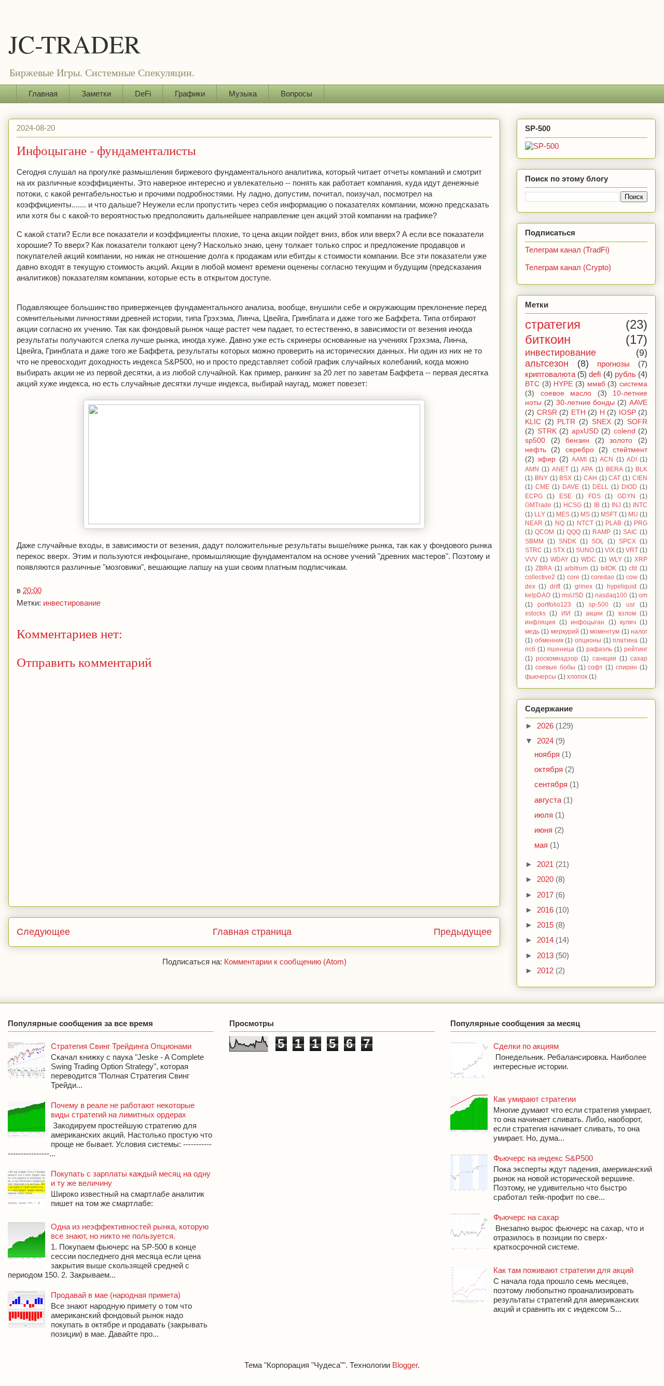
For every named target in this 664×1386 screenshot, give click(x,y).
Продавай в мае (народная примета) (116, 1295)
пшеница (560, 649)
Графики (190, 93)
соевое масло (566, 393)
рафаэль (599, 649)
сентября (552, 784)
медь (532, 631)
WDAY (559, 559)
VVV (531, 559)
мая (542, 845)
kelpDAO (537, 595)
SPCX (627, 541)
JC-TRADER (74, 43)
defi (595, 374)
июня (544, 829)
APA (587, 469)
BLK (641, 469)
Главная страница (252, 932)
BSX (565, 478)
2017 (546, 894)
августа (548, 799)
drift (555, 586)
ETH (578, 412)
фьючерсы (540, 676)
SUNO (585, 550)
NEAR (534, 523)
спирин (626, 667)
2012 (546, 970)
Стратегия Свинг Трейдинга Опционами (121, 1046)
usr (630, 604)
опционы (588, 640)
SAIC (630, 532)
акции (594, 613)
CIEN (639, 478)
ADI (632, 459)
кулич (628, 622)
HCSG (572, 505)
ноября (548, 754)
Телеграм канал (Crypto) (568, 267)
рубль (625, 374)
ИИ (566, 613)
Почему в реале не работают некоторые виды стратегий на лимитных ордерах (123, 1110)
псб (530, 649)
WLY (615, 559)
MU (633, 514)
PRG (640, 523)
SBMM (534, 541)
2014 (546, 939)
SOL (597, 541)
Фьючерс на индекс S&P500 (543, 1158)
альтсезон (547, 363)
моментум (604, 631)
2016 (546, 909)
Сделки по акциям (526, 1046)
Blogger (405, 1365)
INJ (616, 505)
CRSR (547, 412)
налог (639, 631)
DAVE (570, 487)
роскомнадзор (557, 658)
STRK (547, 431)
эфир (546, 459)
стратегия (552, 324)
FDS (594, 496)
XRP (640, 559)
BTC (532, 384)
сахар (638, 658)
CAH (590, 478)
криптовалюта (550, 374)
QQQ (573, 532)
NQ (559, 523)
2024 (546, 740)
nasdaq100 (611, 595)
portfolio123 (554, 604)
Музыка (243, 93)
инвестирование (72, 602)
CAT (614, 478)
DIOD (629, 487)
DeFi (143, 93)
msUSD (573, 595)
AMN (532, 469)
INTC (640, 505)
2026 (546, 725)
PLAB (613, 523)
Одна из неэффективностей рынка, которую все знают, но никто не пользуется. (130, 1231)
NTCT (585, 523)
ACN (606, 459)
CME (542, 487)
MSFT (609, 514)
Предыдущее (463, 932)
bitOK (608, 568)
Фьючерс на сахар (526, 1217)
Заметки (96, 93)
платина (625, 640)
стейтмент (630, 450)
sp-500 (598, 604)
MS (585, 514)
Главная (43, 93)
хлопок (577, 676)
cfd (633, 568)
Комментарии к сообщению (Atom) (285, 961)
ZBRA (543, 568)
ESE (565, 496)
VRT (632, 550)
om (643, 595)
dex (530, 586)
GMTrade (538, 505)
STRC (533, 550)
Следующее (43, 932)
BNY (541, 478)
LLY (539, 514)
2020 (546, 879)
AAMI (579, 459)
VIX (610, 550)
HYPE (563, 384)
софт (595, 667)
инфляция (540, 622)
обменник (549, 640)
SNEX (601, 422)
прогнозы (613, 363)
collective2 (540, 577)
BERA (614, 469)
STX (559, 550)
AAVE (638, 403)
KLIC (533, 422)
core (573, 577)
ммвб (596, 384)
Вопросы (296, 93)
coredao (602, 577)
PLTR (566, 422)
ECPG (534, 496)
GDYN (626, 496)
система (633, 384)
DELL (600, 487)
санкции (604, 658)
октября (549, 769)
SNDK (567, 541)
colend (624, 431)
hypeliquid (622, 586)
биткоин (548, 339)
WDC (588, 559)
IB (597, 505)
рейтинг (635, 649)
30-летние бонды (585, 403)
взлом (627, 613)
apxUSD (585, 431)
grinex (583, 586)
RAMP (601, 532)
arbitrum (576, 568)
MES (563, 514)
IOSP (627, 412)
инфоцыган (587, 622)
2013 (546, 955)
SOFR (637, 422)
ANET (560, 469)
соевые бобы (555, 667)
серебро (579, 450)
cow (632, 577)
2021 (546, 864)
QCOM (544, 532)
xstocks (535, 613)
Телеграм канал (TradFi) (567, 249)
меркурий (565, 631)
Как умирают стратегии (534, 1099)
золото (621, 440)
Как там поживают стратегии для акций (563, 1270)
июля (544, 814)
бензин (577, 440)
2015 (546, 924)
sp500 (535, 440)
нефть (535, 450)
